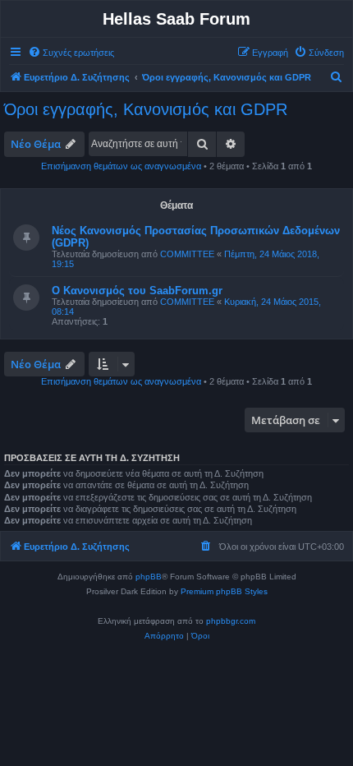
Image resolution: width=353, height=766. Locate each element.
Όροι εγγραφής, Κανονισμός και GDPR (145, 109)
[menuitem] (71, 52)
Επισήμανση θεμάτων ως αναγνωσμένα (121, 166)
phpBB (148, 576)
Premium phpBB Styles (224, 591)
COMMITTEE (187, 254)
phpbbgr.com (230, 620)
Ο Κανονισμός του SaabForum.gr (137, 290)
